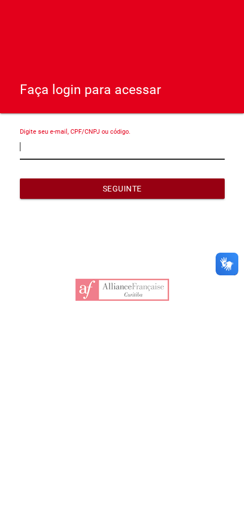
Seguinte (122, 188)
